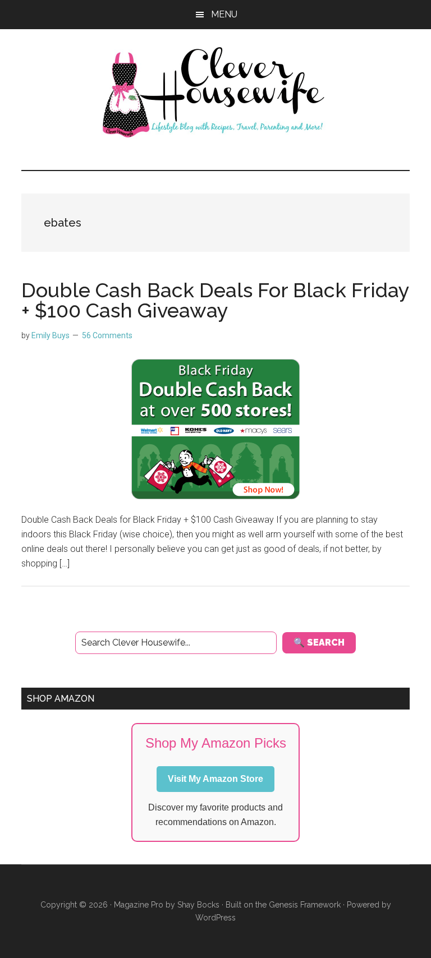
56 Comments (107, 335)
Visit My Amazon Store (215, 779)
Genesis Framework (305, 904)
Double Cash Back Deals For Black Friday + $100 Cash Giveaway (215, 300)
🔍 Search (319, 642)
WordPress (215, 917)
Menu (224, 14)
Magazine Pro (138, 904)
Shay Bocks (198, 904)
